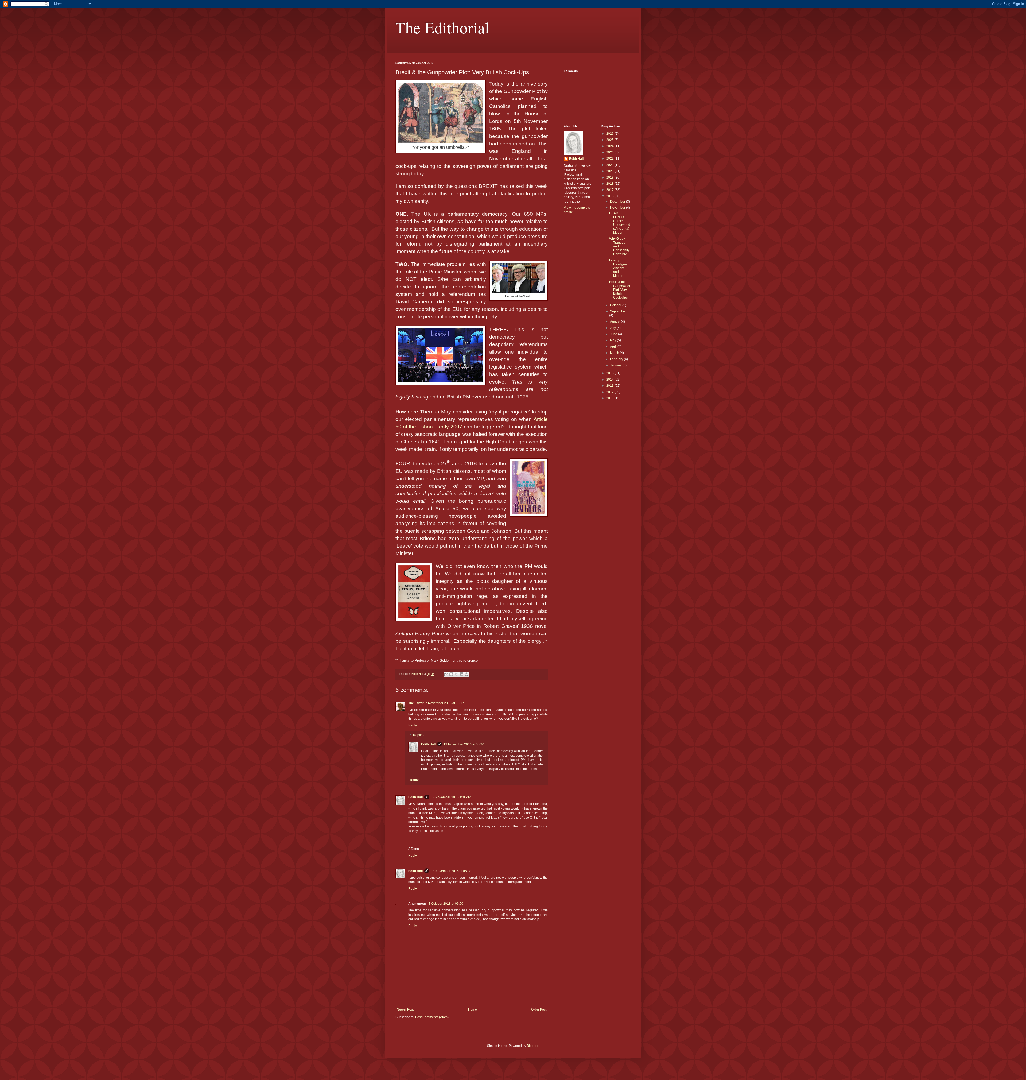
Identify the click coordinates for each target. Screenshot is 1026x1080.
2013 (610, 386)
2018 (610, 183)
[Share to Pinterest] (466, 674)
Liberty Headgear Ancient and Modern (618, 268)
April (613, 347)
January (616, 365)
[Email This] (446, 674)
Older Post (538, 1009)
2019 (610, 177)
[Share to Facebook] (461, 674)
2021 (610, 165)
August (615, 321)
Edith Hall (428, 744)
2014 (610, 379)
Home (472, 1009)
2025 (610, 140)
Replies (418, 735)
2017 (610, 190)
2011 (610, 398)
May (613, 340)
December (618, 201)
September (618, 311)
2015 (610, 373)
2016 (610, 196)
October (616, 305)
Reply (412, 725)
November (618, 208)
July (613, 328)
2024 (610, 146)
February (617, 359)
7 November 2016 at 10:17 (444, 703)
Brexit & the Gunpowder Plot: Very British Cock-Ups (619, 289)
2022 (610, 158)
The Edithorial (442, 27)
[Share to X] (456, 674)
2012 (610, 392)
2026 (610, 134)
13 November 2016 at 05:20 (464, 744)
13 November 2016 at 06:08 (451, 871)
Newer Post (405, 1009)
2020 (610, 171)
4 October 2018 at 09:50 (445, 903)
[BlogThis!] (451, 674)
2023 (610, 152)
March (615, 353)
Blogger (532, 1046)
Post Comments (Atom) (432, 1017)
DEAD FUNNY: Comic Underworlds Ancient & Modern (619, 222)
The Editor (416, 703)
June (614, 334)
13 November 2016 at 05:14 (451, 797)
